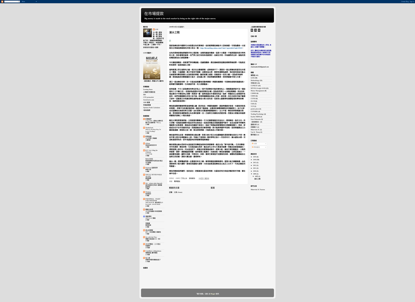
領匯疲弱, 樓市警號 (151, 253)
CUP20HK (254, 111)
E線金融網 (146, 110)
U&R (252, 104)
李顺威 (147, 223)
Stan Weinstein (256, 119)
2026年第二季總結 (151, 138)
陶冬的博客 (149, 159)
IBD (144, 94)
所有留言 (256, 147)
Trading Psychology (257, 114)
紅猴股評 (148, 119)
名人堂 (147, 258)
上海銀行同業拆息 (149, 92)
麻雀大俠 (148, 169)
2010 (255, 171)
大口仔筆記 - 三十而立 (152, 244)
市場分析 (254, 83)
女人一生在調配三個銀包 (153, 232)
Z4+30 (253, 101)
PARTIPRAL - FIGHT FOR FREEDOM (152, 200)
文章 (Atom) (178, 192)
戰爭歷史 (177, 181)
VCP (252, 106)
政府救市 (148, 194)
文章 (255, 143)
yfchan (147, 143)
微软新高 (148, 225)
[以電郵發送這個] (200, 178)
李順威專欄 (147, 105)
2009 (255, 174)
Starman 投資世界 (151, 168)
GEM (252, 78)
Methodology (255, 80)
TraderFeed (149, 128)
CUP (156, 29)
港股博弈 (148, 216)
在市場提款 (154, 14)
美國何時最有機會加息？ (153, 259)
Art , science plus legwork (153, 183)
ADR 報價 (146, 102)
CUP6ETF (254, 86)
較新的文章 (174, 188)
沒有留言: (192, 178)
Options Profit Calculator (151, 107)
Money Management (257, 91)
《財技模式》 (255, 122)
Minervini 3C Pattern (258, 189)
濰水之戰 (174, 32)
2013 (255, 162)
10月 (256, 176)
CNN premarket (148, 97)
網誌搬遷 (148, 178)
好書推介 (254, 127)
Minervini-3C (255, 130)
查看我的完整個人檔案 (150, 47)
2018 (255, 159)
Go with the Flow (151, 237)
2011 (255, 168)
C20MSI (253, 93)
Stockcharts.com (148, 100)
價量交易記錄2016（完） (153, 239)
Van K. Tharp (255, 132)
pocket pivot (255, 109)
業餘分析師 (149, 209)
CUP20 (253, 98)
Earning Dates (147, 89)
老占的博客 (149, 230)
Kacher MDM (255, 117)
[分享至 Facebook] (206, 178)
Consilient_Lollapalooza (153, 251)
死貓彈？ (148, 246)
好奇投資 (148, 136)
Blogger (213, 294)
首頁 (213, 188)
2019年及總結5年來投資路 (153, 211)
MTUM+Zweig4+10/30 (258, 88)
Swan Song (148, 154)
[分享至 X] (204, 178)
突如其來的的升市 (151, 145)
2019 (255, 157)
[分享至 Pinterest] (208, 178)
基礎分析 (254, 124)
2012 (255, 165)
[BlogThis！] (202, 178)
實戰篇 (253, 75)
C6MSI (253, 96)
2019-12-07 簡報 (150, 218)
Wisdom (148, 192)
